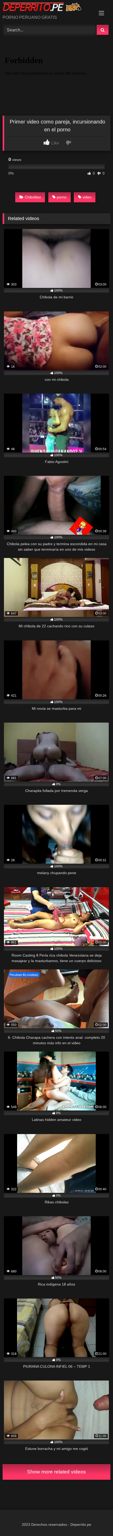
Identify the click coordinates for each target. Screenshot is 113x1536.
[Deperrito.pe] (46, 8)
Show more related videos (56, 1471)
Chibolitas (33, 197)
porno (61, 197)
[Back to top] (96, 1520)
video (87, 197)
